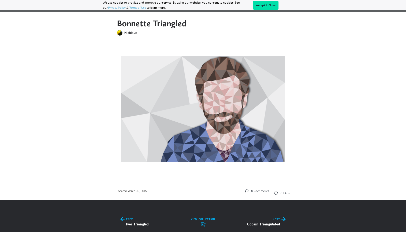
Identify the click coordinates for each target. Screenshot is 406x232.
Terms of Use (137, 7)
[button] (246, 191)
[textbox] (203, 107)
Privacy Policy (117, 7)
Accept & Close (266, 5)
